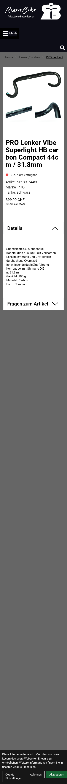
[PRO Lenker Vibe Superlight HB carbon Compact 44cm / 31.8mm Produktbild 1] (19, 113)
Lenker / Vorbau (29, 57)
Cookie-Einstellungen (13, 776)
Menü (13, 33)
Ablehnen (36, 774)
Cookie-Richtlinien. (24, 767)
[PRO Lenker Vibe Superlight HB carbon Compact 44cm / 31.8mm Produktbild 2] (48, 113)
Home (9, 57)
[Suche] (62, 47)
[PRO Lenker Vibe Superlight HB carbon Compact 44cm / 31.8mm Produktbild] (33, 84)
